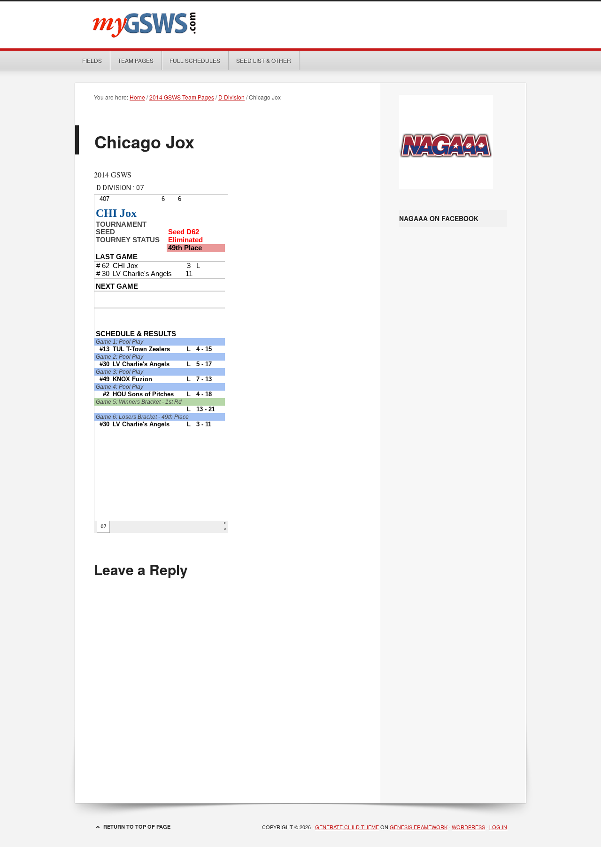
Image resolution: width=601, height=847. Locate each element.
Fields (92, 60)
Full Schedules (191, 60)
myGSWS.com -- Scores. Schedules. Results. (300, 24)
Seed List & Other (260, 60)
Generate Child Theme (347, 827)
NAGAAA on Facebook (438, 218)
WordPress (468, 827)
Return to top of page (136, 826)
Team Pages (132, 60)
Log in (498, 827)
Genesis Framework (418, 827)
